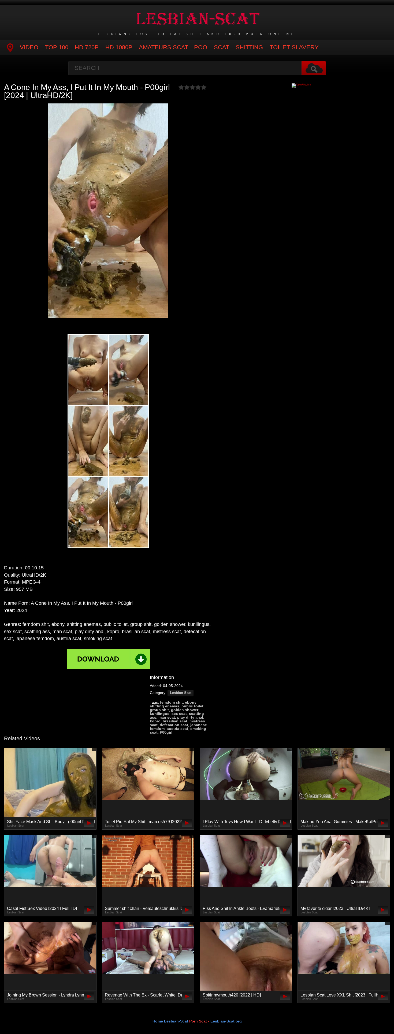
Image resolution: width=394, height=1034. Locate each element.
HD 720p (87, 47)
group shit (159, 710)
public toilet (192, 706)
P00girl (166, 732)
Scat (221, 47)
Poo (200, 47)
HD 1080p (118, 47)
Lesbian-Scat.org (226, 1021)
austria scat (177, 728)
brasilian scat (175, 721)
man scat (166, 717)
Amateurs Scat (163, 47)
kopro (155, 721)
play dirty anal (190, 717)
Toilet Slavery (294, 47)
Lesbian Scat (180, 693)
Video (29, 47)
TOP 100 (56, 47)
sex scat (179, 713)
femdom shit (171, 702)
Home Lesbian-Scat (170, 1021)
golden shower (184, 710)
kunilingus (159, 713)
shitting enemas (164, 706)
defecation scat (174, 725)
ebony (190, 702)
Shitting (249, 47)
